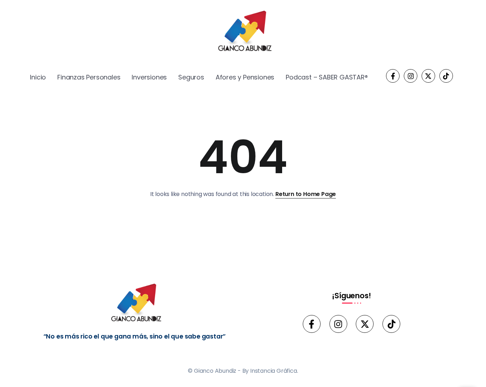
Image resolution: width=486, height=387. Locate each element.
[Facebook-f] (393, 76)
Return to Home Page (305, 194)
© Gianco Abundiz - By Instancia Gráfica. (243, 371)
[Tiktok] (446, 76)
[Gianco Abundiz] (243, 32)
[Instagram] (410, 76)
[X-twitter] (428, 76)
